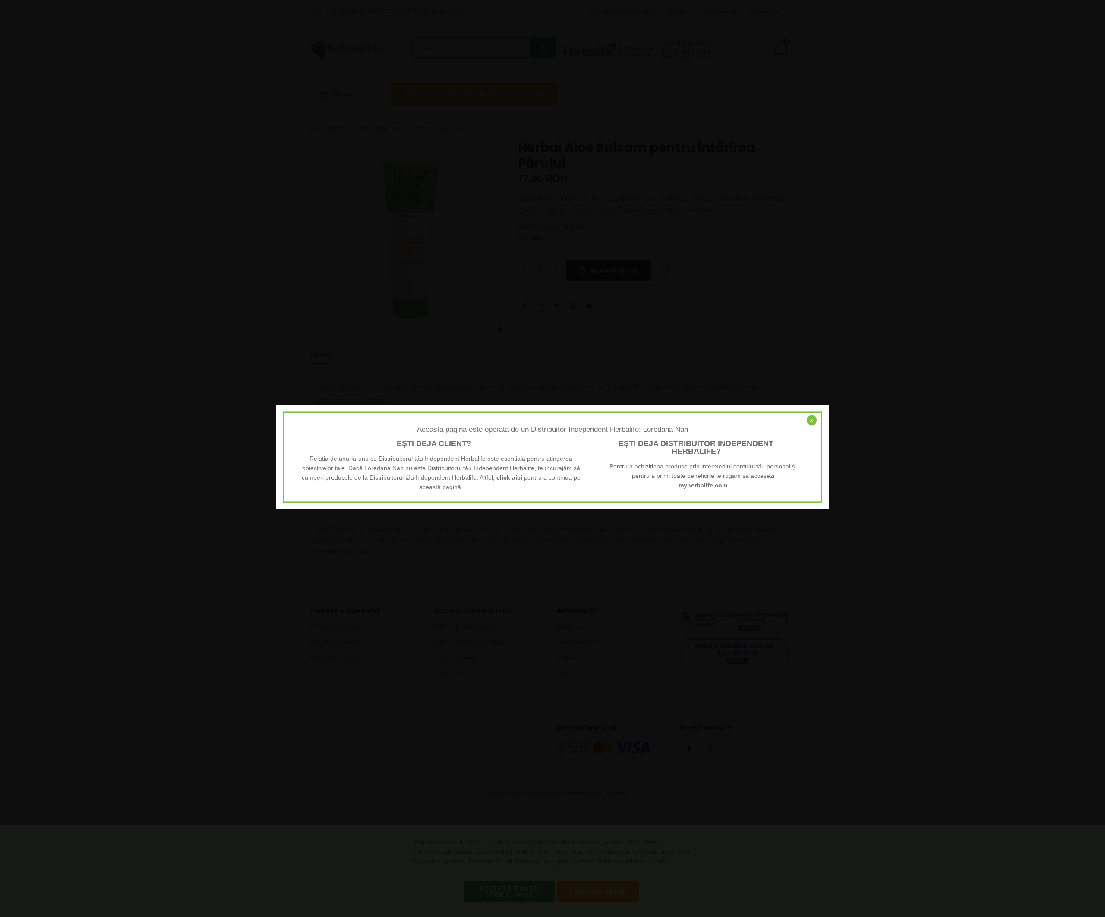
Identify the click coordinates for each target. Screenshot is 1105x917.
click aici (509, 477)
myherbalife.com (703, 485)
